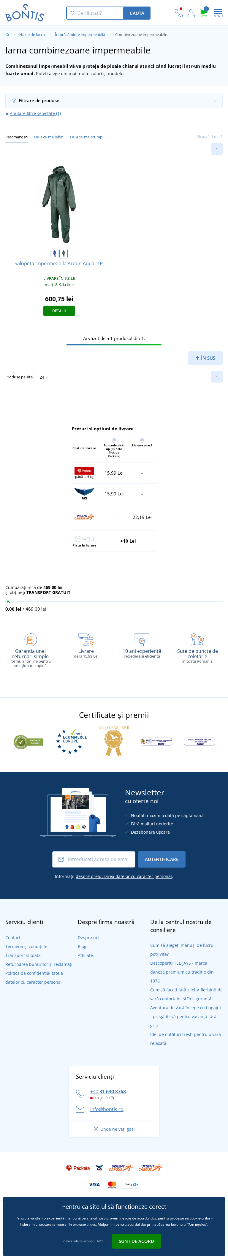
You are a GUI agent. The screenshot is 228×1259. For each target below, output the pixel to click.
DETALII (59, 310)
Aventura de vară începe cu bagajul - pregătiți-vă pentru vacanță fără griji (185, 1016)
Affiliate (85, 955)
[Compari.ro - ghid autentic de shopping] (28, 741)
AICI (100, 1241)
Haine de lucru (32, 34)
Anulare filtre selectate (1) (35, 113)
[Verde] (63, 253)
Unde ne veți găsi (117, 1129)
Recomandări (16, 137)
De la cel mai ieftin (48, 137)
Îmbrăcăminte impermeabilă (80, 34)
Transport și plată (23, 955)
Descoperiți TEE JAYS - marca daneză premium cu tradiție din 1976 (182, 972)
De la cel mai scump (86, 137)
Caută (137, 13)
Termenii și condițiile (26, 946)
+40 (108, 1091)
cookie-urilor (200, 1218)
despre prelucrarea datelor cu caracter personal (124, 876)
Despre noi (88, 937)
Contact (12, 937)
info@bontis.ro (107, 1109)
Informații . (114, 876)
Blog (82, 946)
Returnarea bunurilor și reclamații (39, 964)
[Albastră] (54, 253)
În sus (207, 358)
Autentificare (161, 859)
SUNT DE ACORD (136, 1241)
